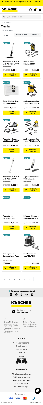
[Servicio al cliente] (14, 311)
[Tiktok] (21, 294)
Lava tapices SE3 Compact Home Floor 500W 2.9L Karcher (11, 255)
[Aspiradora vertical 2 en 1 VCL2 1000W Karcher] (11, 165)
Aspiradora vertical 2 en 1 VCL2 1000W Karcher (11, 178)
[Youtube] (26, 294)
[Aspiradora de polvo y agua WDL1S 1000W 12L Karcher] (31, 127)
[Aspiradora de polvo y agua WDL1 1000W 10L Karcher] (31, 89)
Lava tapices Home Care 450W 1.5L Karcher (30, 255)
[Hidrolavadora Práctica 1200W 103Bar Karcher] (31, 50)
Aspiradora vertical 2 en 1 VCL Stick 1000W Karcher (11, 63)
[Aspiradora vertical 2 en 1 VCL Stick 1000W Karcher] (11, 50)
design (38, 402)
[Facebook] (16, 294)
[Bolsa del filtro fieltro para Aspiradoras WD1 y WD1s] (11, 89)
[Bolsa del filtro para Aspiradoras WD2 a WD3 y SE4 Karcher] (31, 204)
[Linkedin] (32, 294)
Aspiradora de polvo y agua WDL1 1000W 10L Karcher (31, 102)
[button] (11, 75)
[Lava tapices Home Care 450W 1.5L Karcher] (31, 242)
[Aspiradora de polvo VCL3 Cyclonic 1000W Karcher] (11, 127)
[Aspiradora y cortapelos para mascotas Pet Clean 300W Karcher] (11, 204)
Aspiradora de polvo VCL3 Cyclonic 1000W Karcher (11, 140)
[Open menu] (39, 10)
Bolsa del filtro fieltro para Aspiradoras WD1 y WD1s (11, 102)
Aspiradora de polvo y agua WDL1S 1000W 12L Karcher (31, 140)
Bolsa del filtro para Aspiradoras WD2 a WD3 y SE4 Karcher (30, 217)
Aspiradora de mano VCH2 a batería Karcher (31, 178)
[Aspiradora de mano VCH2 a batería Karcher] (31, 165)
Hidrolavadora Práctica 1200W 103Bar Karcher (29, 63)
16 (29, 279)
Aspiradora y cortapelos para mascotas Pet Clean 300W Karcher (10, 217)
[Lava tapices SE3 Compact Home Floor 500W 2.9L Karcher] (11, 242)
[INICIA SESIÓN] (30, 10)
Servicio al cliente (24, 310)
